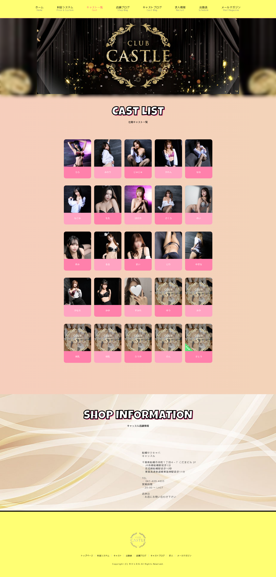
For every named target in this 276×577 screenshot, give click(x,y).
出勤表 (129, 556)
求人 (171, 556)
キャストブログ (158, 556)
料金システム (103, 556)
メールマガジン (184, 556)
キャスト (118, 556)
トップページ (87, 556)
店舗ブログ (141, 556)
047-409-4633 (154, 481)
